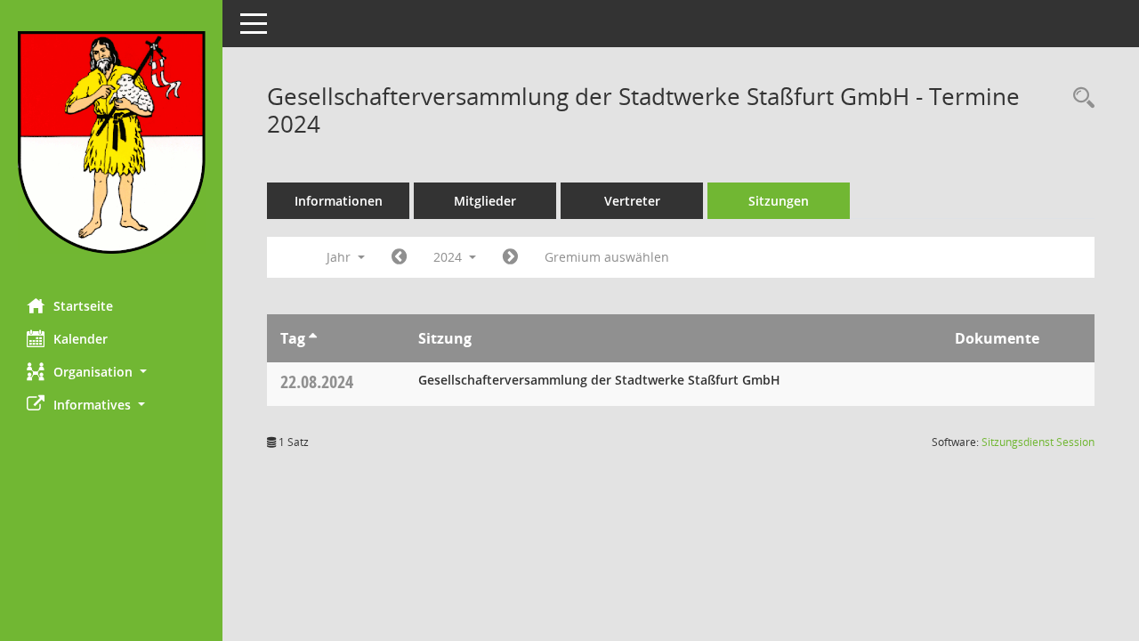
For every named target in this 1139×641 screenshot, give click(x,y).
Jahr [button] (340, 256)
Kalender (80, 338)
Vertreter (632, 200)
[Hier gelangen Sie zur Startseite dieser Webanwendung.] (111, 142)
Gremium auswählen (607, 256)
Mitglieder (485, 200)
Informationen (339, 200)
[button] (111, 371)
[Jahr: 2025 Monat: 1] (510, 257)
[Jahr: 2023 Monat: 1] (399, 257)
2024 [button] (449, 256)
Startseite (83, 305)
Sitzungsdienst (1038, 442)
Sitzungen (778, 200)
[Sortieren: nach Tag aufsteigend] (313, 338)
